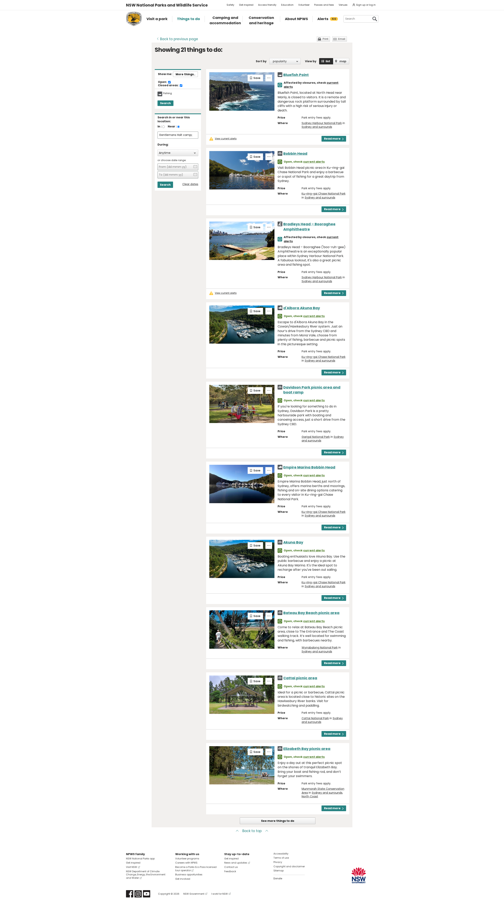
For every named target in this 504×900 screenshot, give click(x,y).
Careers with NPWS (186, 862)
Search (165, 103)
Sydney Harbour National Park (322, 123)
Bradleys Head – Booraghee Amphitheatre (309, 226)
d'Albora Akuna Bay (301, 307)
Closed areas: (168, 85)
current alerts (314, 162)
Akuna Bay (293, 542)
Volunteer (303, 4)
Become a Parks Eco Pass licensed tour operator (196, 868)
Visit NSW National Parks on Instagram (138, 893)
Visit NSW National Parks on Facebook (129, 893)
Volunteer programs (187, 858)
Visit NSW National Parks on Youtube (146, 893)
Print (325, 39)
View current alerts (226, 138)
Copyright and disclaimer (289, 866)
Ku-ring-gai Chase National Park (324, 194)
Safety (230, 4)
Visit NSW (131, 867)
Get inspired (246, 4)
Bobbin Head (295, 153)
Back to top (252, 831)
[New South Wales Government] (358, 875)
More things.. (185, 74)
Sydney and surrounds (317, 127)
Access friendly (267, 4)
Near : (172, 126)
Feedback (230, 871)
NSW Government (193, 893)
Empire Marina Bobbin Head (309, 467)
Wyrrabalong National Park (320, 647)
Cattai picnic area (300, 677)
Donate (277, 878)
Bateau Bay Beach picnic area (311, 612)
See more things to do (277, 821)
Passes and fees (324, 4)
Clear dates (190, 184)
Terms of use (281, 857)
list (328, 61)
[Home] (134, 19)
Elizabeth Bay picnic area (306, 748)
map (342, 61)
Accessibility (280, 853)
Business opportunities (188, 874)
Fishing (167, 93)
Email (341, 39)
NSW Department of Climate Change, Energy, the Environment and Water (145, 875)
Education (287, 4)
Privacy (277, 862)
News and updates (235, 862)
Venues (343, 4)
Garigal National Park (316, 437)
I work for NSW (219, 893)
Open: (163, 82)
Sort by (261, 61)
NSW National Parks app (140, 858)
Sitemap (278, 870)
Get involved (182, 879)
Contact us (231, 867)
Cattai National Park (315, 718)
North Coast (310, 796)
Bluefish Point (296, 74)
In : (160, 126)
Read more (332, 139)
